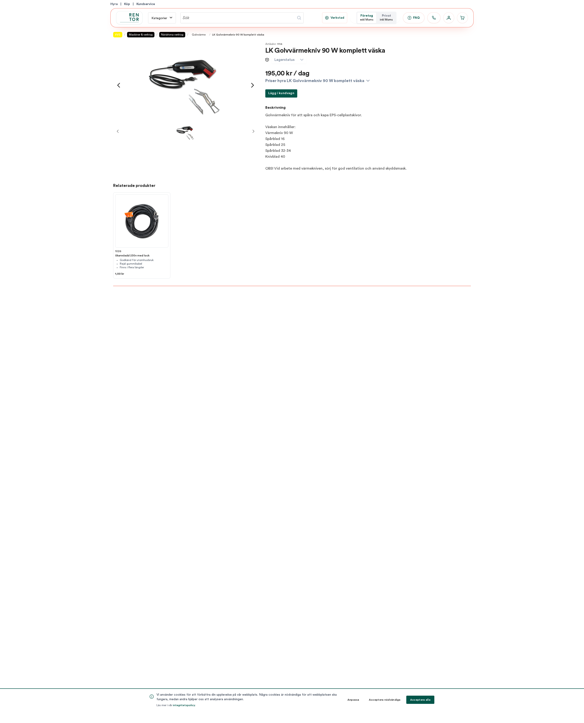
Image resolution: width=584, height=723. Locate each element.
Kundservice (145, 4)
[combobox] (284, 60)
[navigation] (118, 85)
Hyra (114, 4)
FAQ (416, 17)
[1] (185, 131)
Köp (127, 4)
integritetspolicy (184, 705)
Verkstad (337, 17)
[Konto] (448, 17)
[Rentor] (129, 17)
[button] (301, 60)
